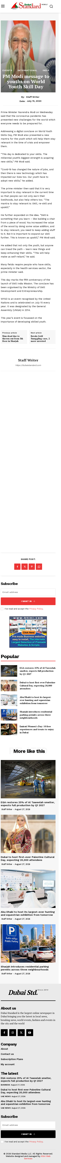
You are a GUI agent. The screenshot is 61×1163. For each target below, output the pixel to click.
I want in (26, 601)
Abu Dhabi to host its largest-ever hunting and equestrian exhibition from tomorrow (35, 700)
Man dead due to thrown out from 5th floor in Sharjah (12, 338)
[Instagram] (12, 1032)
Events (7, 70)
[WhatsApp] (39, 567)
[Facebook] (17, 567)
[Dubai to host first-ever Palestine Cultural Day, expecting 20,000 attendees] (9, 685)
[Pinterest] (32, 567)
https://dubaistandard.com (28, 365)
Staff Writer (32, 97)
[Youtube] (29, 1032)
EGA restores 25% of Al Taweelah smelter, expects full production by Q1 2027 (38, 670)
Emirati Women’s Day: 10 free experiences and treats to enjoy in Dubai (37, 729)
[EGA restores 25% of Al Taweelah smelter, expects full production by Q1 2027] (9, 671)
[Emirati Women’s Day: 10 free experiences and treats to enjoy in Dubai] (9, 729)
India (46, 70)
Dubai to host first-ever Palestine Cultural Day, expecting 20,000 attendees (37, 685)
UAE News (5, 1096)
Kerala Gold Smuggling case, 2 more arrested (40, 338)
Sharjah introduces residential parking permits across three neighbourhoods (36, 714)
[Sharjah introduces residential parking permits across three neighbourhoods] (9, 715)
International (27, 70)
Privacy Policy (36, 609)
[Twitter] (24, 567)
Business (5, 1085)
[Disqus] (28, 420)
